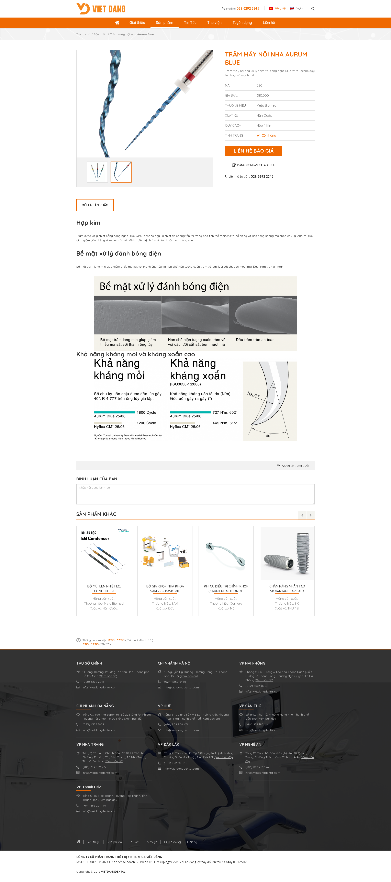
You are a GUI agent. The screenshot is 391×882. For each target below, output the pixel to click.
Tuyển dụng (242, 22)
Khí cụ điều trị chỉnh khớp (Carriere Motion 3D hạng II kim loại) (226, 589)
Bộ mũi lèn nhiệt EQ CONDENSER (104, 588)
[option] (145, 118)
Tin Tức (190, 22)
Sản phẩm (164, 22)
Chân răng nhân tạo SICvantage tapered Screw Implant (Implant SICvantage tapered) (287, 589)
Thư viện (214, 22)
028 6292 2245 (247, 8)
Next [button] (211, 118)
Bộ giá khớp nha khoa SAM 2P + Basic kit (165, 588)
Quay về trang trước (296, 465)
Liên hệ (269, 22)
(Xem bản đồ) (108, 676)
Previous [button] (79, 118)
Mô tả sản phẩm (95, 205)
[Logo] (100, 8)
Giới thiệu (137, 22)
